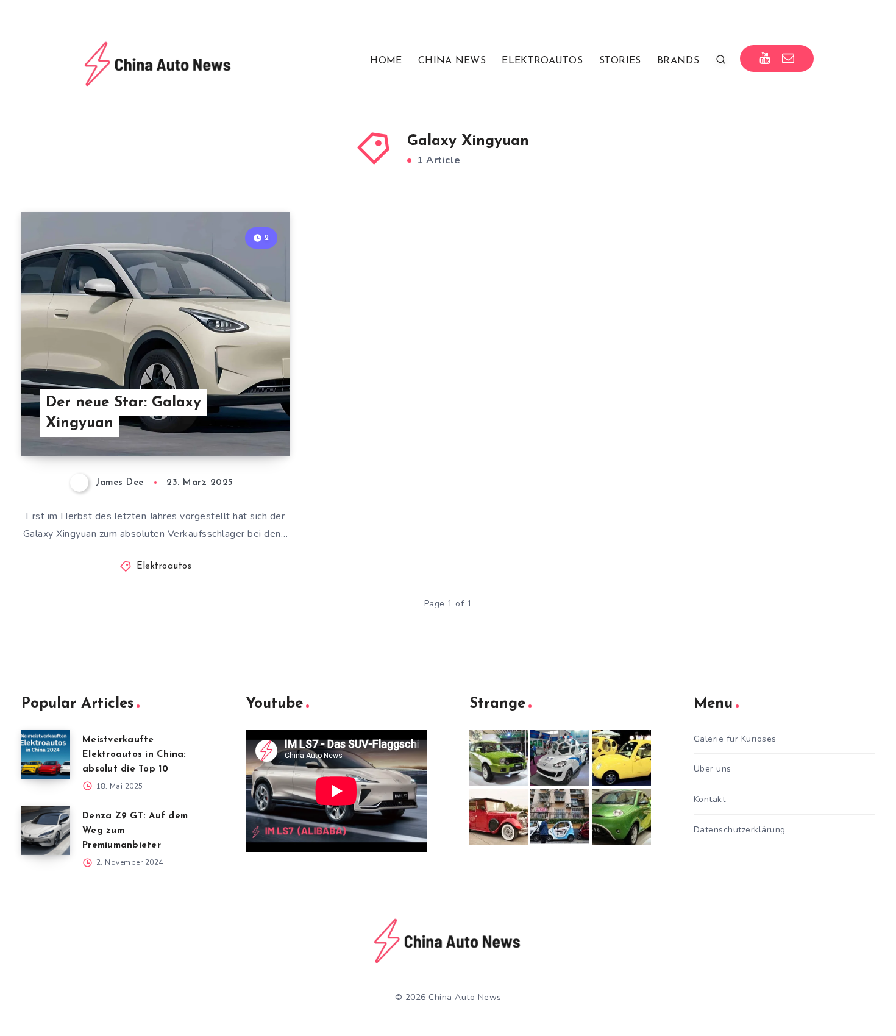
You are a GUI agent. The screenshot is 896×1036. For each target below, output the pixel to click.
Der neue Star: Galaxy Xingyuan (123, 413)
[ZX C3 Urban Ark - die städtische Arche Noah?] (498, 758)
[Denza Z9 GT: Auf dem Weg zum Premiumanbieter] (45, 830)
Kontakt (710, 799)
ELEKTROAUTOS (542, 61)
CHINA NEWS (452, 61)
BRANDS (678, 61)
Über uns (712, 769)
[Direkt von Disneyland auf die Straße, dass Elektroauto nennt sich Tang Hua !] (621, 758)
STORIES (620, 61)
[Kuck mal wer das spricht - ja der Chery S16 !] (621, 817)
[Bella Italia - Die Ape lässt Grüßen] (559, 817)
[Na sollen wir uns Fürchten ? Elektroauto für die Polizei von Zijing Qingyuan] (559, 758)
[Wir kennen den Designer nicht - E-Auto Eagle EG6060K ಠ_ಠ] (498, 817)
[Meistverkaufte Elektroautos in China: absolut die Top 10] (45, 754)
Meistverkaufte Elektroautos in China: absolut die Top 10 (134, 755)
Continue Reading (232, 419)
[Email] (788, 58)
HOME (386, 61)
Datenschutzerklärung (740, 830)
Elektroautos (164, 566)
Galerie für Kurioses (735, 739)
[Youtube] (764, 58)
